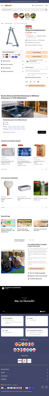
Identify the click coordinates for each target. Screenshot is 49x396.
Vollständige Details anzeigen (8, 132)
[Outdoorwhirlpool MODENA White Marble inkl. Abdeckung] (8, 151)
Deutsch (15, 385)
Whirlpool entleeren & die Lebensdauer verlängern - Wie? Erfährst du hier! (8, 230)
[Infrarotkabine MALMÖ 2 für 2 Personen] (41, 151)
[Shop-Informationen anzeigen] (46, 61)
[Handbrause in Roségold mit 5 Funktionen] (8, 188)
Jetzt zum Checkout (37, 56)
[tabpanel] (24, 262)
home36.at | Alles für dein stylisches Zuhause (13, 391)
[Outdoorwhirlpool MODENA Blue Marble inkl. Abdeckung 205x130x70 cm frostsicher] (24, 151)
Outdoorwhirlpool (5, 159)
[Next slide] (46, 169)
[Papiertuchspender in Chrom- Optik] (24, 188)
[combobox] (24, 9)
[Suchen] (46, 9)
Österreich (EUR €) (6, 384)
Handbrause (3, 196)
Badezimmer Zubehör (41, 35)
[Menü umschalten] (2, 5)
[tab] (19, 240)
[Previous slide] (42, 169)
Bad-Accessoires (8, 23)
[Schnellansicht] (13, 146)
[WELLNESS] (21, 16)
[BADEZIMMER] (27, 16)
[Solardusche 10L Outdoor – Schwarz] (41, 188)
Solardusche (36, 196)
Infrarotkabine (37, 159)
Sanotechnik (30, 35)
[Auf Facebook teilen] (30, 81)
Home (2, 23)
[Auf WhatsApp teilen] (34, 81)
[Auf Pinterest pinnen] (38, 81)
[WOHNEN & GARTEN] (33, 16)
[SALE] (16, 16)
